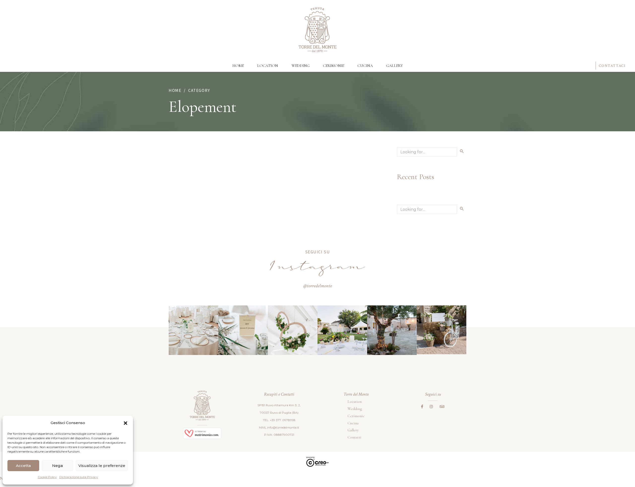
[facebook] (422, 406)
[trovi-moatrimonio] (202, 433)
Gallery (394, 65)
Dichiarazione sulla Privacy (78, 477)
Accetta (23, 465)
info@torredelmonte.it (283, 427)
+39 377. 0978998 (282, 420)
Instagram (317, 268)
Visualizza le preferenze (101, 465)
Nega (57, 465)
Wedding (300, 65)
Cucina (365, 65)
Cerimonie (333, 65)
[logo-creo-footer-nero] (317, 462)
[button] (125, 423)
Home (238, 65)
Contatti (354, 437)
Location (267, 65)
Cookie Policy (47, 477)
